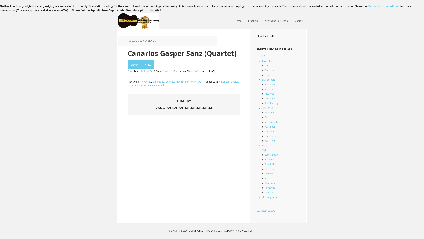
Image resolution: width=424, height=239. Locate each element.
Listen (134, 64)
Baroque (269, 159)
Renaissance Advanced (151, 85)
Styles (265, 150)
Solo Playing (271, 103)
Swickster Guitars (266, 210)
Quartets (170, 81)
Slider (265, 145)
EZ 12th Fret (271, 84)
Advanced (146, 81)
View (148, 64)
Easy (267, 117)
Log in (251, 230)
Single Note (271, 98)
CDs (264, 56)
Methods (269, 93)
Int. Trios (269, 89)
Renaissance (183, 81)
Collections (270, 169)
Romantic (270, 187)
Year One (270, 131)
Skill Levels (267, 107)
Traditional (270, 192)
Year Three (270, 136)
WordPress (241, 230)
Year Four (270, 126)
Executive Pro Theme (199, 230)
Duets (268, 65)
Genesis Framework (224, 230)
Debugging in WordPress (384, 6)
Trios (267, 75)
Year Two (196, 81)
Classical (269, 164)
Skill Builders (268, 79)
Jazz (267, 178)
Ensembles (158, 81)
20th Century (271, 154)
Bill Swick (139, 21)
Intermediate (271, 122)
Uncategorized (270, 197)
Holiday (269, 173)
